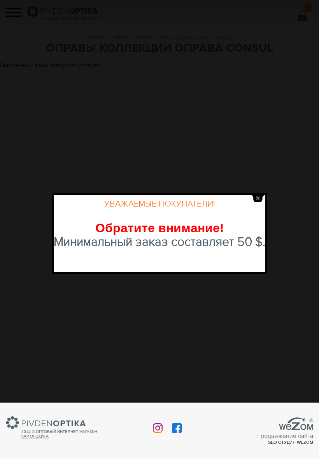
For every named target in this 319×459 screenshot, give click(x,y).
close (258, 198)
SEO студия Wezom (290, 442)
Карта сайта (35, 436)
